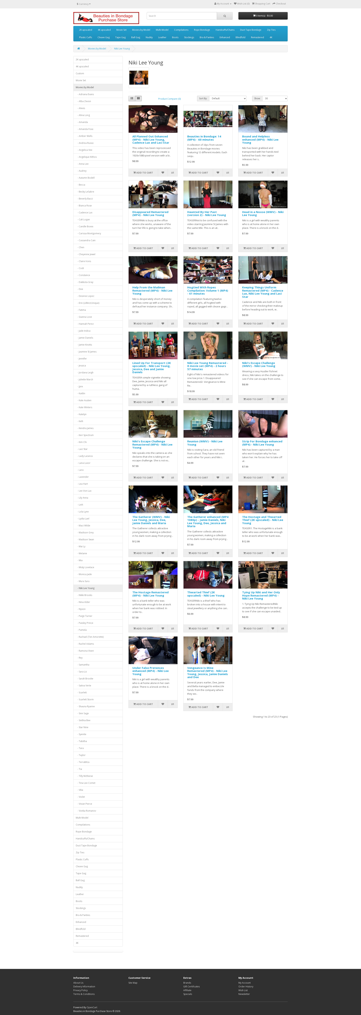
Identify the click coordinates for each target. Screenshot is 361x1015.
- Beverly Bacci (84, 198)
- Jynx (79, 386)
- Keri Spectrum (85, 435)
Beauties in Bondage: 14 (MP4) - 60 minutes (204, 137)
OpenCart (92, 1007)
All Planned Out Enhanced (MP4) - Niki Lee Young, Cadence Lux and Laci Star (150, 139)
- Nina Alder (83, 602)
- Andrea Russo (85, 143)
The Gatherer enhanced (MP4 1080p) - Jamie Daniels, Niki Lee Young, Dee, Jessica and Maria (207, 521)
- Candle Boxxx (84, 226)
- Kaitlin (80, 393)
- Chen (80, 247)
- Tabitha (81, 741)
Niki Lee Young (122, 48)
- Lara (79, 469)
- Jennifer (81, 358)
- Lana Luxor (83, 463)
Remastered (257, 37)
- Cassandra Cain (86, 240)
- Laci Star (82, 449)
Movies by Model (141, 29)
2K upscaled (85, 29)
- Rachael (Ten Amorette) (90, 636)
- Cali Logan (83, 219)
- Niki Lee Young (85, 588)
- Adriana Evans (85, 94)
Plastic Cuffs (85, 37)
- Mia (79, 560)
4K (271, 37)
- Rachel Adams (85, 643)
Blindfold (240, 37)
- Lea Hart (82, 483)
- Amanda (82, 122)
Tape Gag (120, 37)
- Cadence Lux (84, 212)
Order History (245, 986)
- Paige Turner (84, 616)
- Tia (79, 769)
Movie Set (121, 29)
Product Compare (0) (169, 98)
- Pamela (81, 629)
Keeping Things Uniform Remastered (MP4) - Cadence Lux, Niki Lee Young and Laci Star (262, 292)
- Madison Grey (85, 532)
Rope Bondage (202, 29)
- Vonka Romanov (86, 810)
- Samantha (82, 664)
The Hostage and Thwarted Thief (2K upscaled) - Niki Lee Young (262, 520)
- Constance (83, 275)
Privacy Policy (80, 990)
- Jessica (81, 365)
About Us (78, 982)
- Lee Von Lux (83, 490)
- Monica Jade (84, 574)
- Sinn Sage (82, 713)
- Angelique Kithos (86, 156)
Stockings (189, 37)
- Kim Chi (81, 442)
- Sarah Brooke (84, 678)
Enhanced (225, 37)
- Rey (79, 657)
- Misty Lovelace (85, 567)
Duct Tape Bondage (250, 29)
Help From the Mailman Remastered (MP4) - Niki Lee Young (152, 290)
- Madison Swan (85, 539)
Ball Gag (135, 37)
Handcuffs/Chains (225, 29)
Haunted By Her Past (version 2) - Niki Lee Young (206, 213)
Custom (80, 73)
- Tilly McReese (84, 776)
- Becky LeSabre (85, 191)
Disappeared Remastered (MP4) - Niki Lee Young (150, 213)
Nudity (149, 37)
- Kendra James (84, 428)
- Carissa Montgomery (88, 233)
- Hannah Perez (85, 323)
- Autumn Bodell (85, 177)
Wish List (243, 990)
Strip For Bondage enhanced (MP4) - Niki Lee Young (262, 442)
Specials (187, 994)
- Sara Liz (81, 671)
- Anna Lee (82, 163)
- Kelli (79, 421)
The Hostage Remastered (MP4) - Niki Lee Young (150, 593)
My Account (244, 982)
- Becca (80, 184)
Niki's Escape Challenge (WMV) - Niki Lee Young (258, 364)
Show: (257, 98)
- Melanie (81, 553)
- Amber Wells (84, 136)
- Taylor (81, 755)
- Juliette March (84, 379)
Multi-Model (162, 29)
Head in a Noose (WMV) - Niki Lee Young (263, 213)
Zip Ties (271, 29)
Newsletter (244, 994)
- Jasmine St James (86, 351)
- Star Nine (82, 727)
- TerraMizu (82, 762)
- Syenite (81, 734)
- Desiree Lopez (85, 296)
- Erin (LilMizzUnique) (87, 303)
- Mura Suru (82, 581)
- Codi (80, 268)
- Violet (80, 796)
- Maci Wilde (83, 525)
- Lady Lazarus (84, 456)
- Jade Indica (83, 330)
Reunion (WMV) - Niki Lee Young (204, 442)
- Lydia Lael (82, 518)
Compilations (181, 29)
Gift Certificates (191, 986)
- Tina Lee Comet (85, 783)
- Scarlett (81, 692)
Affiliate (187, 990)
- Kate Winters (84, 407)
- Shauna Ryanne (85, 706)
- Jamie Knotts (84, 344)
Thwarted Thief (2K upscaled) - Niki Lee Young (205, 593)
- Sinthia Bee (83, 720)
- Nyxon (81, 609)
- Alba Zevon (83, 101)
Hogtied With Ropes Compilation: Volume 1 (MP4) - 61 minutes (207, 290)
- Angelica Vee (84, 150)
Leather (162, 37)
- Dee (79, 289)
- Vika (79, 789)
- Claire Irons (83, 261)
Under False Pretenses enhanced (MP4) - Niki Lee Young (150, 671)
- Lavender (82, 476)
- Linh (79, 504)
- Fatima (81, 310)
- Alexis (80, 108)
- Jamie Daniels (84, 337)
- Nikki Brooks (84, 595)
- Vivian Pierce (84, 803)
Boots (175, 37)
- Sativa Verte (83, 685)
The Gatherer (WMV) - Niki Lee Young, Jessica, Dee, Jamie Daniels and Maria (151, 520)
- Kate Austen (83, 400)
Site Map (132, 982)
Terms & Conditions (84, 994)
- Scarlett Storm (85, 699)
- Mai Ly (80, 546)
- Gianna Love (84, 316)
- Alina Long (83, 115)
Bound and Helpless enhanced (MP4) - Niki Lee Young (260, 139)
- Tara (80, 748)
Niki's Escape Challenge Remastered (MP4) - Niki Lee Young (152, 444)
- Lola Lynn (82, 511)
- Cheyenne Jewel (85, 254)
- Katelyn (81, 414)
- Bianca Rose (84, 205)
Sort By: (203, 98)
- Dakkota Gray (84, 282)
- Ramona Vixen (85, 650)
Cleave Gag (104, 37)
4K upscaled (104, 29)
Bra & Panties (207, 37)
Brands (187, 982)
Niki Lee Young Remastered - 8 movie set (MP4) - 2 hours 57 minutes (207, 366)
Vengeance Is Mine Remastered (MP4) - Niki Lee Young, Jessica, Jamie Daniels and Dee (207, 672)
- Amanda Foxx (84, 129)
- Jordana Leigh (84, 372)
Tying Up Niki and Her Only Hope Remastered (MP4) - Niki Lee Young (261, 595)
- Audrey (81, 170)
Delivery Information (84, 986)
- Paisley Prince (84, 623)
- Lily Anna (82, 497)
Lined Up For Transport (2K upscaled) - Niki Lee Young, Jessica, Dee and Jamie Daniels (151, 367)
